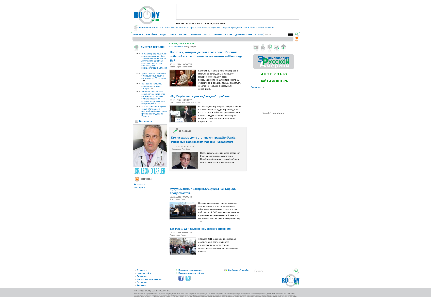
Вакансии (141, 282)
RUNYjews (260, 34)
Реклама (141, 285)
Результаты (139, 184)
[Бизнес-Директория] (263, 47)
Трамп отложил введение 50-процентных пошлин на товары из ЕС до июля (153, 75)
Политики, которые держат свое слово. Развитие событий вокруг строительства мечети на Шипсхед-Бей (206, 56)
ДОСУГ (207, 34)
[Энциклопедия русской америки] (273, 68)
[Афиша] (269, 47)
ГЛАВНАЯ (138, 34)
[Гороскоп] (276, 47)
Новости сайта (144, 273)
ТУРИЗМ (218, 34)
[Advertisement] (237, 11)
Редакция (141, 276)
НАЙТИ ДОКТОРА (273, 81)
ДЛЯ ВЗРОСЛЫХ (243, 34)
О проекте (142, 270)
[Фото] (256, 47)
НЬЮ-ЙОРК (151, 34)
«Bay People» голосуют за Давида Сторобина (199, 96)
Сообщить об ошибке (238, 270)
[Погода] (283, 47)
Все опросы (139, 187)
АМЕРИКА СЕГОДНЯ (152, 47)
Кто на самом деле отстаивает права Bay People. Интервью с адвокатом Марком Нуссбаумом (203, 139)
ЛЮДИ (163, 34)
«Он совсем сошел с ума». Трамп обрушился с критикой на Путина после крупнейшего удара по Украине (154, 111)
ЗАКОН (172, 34)
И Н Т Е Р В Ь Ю (273, 74)
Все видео (256, 87)
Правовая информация (190, 270)
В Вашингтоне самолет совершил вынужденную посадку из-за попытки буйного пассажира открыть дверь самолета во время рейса (153, 98)
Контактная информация (149, 279)
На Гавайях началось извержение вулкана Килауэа (151, 86)
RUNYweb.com (176, 47)
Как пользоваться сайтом (191, 273)
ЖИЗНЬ (229, 34)
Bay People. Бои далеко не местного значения (200, 229)
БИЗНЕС (183, 34)
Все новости (145, 121)
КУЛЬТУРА (196, 34)
